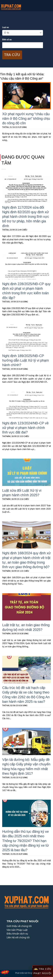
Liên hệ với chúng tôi (18, 937)
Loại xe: (5, 27)
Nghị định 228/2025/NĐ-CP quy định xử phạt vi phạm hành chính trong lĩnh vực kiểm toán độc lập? (26, 290)
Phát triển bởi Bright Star (26, 973)
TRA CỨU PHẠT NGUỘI (43, 971)
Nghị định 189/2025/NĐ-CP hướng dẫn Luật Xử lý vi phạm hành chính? (25, 360)
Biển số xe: (7, 40)
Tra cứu (12, 55)
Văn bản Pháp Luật (17, 930)
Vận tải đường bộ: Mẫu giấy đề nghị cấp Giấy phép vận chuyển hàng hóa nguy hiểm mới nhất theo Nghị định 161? (26, 766)
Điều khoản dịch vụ (17, 933)
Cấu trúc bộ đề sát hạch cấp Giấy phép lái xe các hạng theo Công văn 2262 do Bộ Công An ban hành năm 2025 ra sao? (26, 694)
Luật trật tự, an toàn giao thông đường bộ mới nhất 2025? (26, 627)
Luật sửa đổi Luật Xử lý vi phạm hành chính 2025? (21, 492)
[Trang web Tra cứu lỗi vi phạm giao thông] (17, 7)
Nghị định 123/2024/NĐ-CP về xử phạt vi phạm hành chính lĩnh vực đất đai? (25, 428)
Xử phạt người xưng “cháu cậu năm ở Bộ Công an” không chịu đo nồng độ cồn (26, 118)
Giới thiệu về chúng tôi (19, 926)
